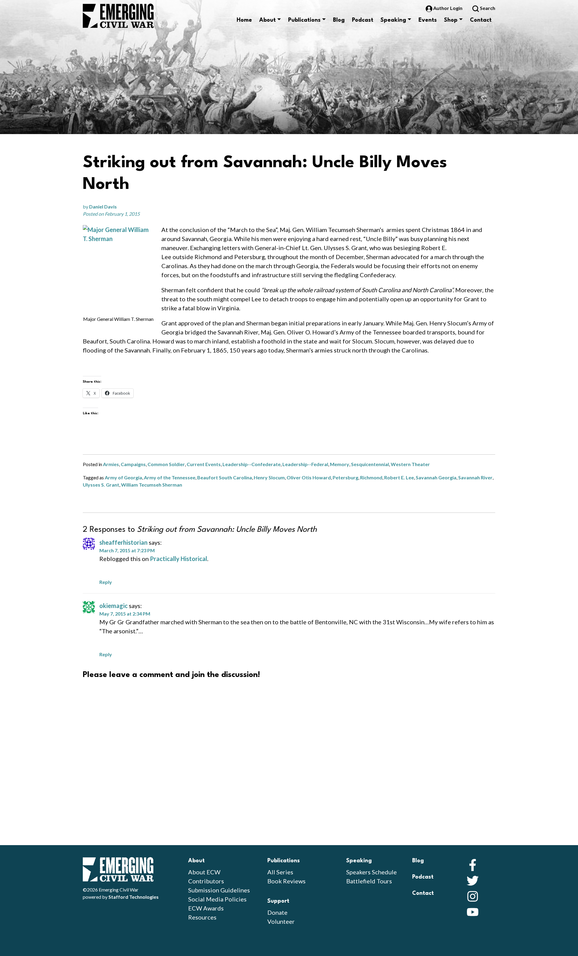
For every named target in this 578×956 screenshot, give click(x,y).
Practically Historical (178, 558)
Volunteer (281, 921)
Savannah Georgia (436, 477)
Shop (451, 20)
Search (487, 8)
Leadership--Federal (305, 464)
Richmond (371, 477)
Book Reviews (286, 881)
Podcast (362, 20)
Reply (105, 582)
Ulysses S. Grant (101, 484)
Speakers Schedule (371, 872)
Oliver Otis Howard (309, 477)
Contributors (206, 881)
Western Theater (410, 464)
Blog (339, 20)
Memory (339, 464)
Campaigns (133, 464)
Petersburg (345, 477)
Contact (481, 20)
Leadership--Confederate (251, 464)
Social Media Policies (217, 899)
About (267, 20)
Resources (202, 917)
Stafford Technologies (133, 897)
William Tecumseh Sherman (151, 484)
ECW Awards (206, 908)
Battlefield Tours (369, 881)
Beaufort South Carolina (224, 477)
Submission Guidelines (219, 890)
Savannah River (475, 477)
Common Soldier (166, 464)
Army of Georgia (123, 477)
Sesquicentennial (370, 464)
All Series (280, 872)
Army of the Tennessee (169, 477)
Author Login (447, 8)
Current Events (204, 464)
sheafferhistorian (123, 542)
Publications (304, 20)
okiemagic (113, 605)
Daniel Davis (103, 206)
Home (244, 20)
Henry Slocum (269, 477)
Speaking (393, 20)
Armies (111, 464)
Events (427, 20)
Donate (277, 912)
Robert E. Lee (399, 477)
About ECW (204, 872)
